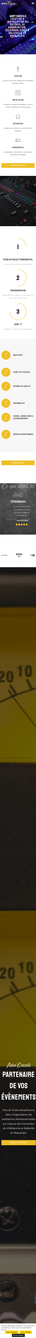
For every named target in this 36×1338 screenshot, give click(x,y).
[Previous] (8, 519)
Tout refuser (26, 1332)
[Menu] (33, 3)
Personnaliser (18, 1335)
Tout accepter (12, 1332)
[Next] (28, 519)
